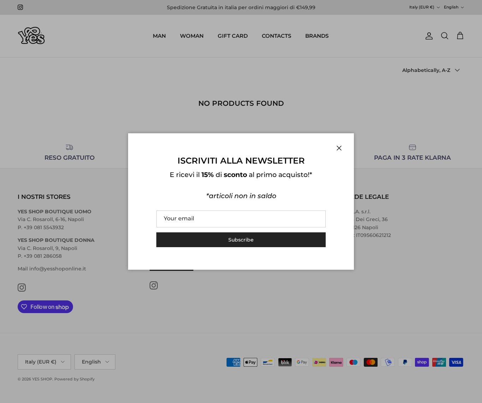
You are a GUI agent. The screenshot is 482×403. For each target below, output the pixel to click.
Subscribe (241, 240)
